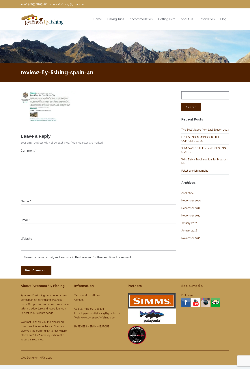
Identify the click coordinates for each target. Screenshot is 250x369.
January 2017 (189, 223)
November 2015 (190, 238)
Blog (223, 19)
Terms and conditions (87, 295)
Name (26, 201)
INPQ (42, 357)
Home (97, 19)
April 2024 (187, 193)
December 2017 (190, 208)
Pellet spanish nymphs (194, 170)
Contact (78, 299)
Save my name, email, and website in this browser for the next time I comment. (78, 257)
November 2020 (191, 200)
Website (26, 238)
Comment (28, 150)
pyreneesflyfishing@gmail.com (66, 4)
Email (25, 220)
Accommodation (141, 19)
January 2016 (189, 230)
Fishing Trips (115, 19)
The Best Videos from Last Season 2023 (205, 129)
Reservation (207, 19)
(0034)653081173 (33, 4)
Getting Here (166, 19)
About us (187, 19)
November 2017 (190, 215)
